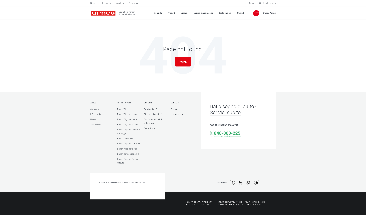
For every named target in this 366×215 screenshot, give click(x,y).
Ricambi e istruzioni (153, 114)
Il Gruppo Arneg (97, 114)
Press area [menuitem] (133, 3)
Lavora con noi (177, 114)
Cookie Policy (244, 202)
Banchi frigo (122, 109)
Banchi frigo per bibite (127, 149)
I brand (93, 119)
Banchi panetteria (125, 138)
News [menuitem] (93, 3)
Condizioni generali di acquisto (231, 204)
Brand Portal (149, 128)
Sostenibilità (95, 124)
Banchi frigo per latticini (127, 124)
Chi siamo (95, 109)
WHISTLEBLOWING (254, 204)
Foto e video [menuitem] (105, 3)
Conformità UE (150, 109)
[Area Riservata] (267, 3)
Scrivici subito (225, 112)
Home (183, 61)
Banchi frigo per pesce (127, 114)
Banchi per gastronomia (128, 154)
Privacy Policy (231, 202)
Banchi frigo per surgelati (128, 144)
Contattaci (175, 109)
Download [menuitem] (119, 3)
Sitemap (221, 202)
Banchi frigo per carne (127, 119)
